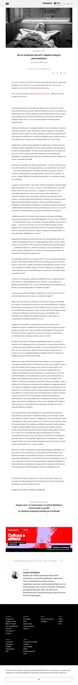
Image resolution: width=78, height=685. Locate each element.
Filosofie (36, 51)
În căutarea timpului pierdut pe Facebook (39, 511)
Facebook (9, 642)
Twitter (61, 72)
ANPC (25, 649)
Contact (8, 633)
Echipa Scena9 (11, 621)
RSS (7, 651)
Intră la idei (42, 561)
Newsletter (10, 631)
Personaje (27, 619)
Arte (24, 621)
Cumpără (44, 621)
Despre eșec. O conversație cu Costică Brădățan (39, 505)
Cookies (26, 644)
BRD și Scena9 (11, 624)
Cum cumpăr (27, 647)
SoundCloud (10, 649)
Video (60, 619)
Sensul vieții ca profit (39, 508)
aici (65, 673)
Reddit (65, 72)
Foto (60, 624)
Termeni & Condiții (30, 642)
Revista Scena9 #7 (47, 619)
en (68, 4)
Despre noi (10, 619)
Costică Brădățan (40, 62)
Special (26, 628)
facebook (57, 72)
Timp (43, 51)
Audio (60, 621)
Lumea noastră (28, 626)
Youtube (8, 647)
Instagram (9, 644)
